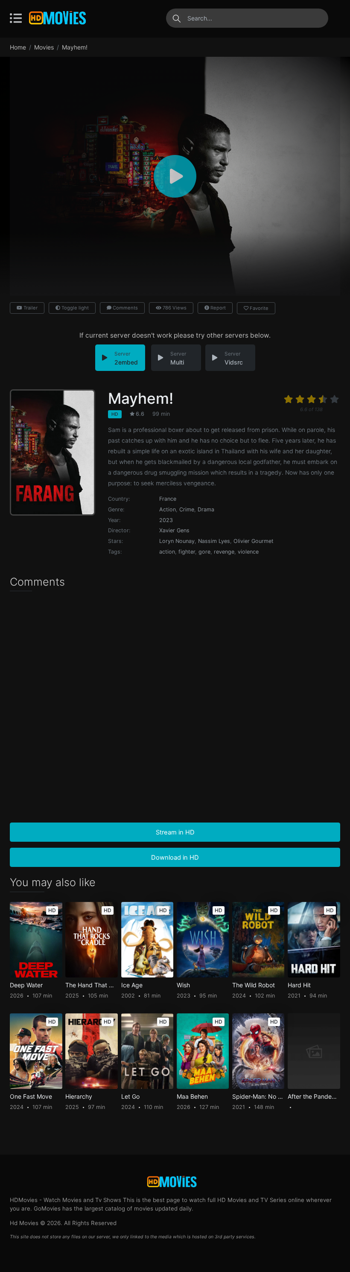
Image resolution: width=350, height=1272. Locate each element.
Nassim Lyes (214, 541)
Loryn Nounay (177, 541)
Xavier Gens (174, 530)
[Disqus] (175, 707)
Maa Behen (192, 1096)
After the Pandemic (314, 1096)
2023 (166, 520)
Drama (206, 509)
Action (167, 509)
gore (204, 551)
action (167, 551)
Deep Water (26, 985)
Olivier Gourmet (253, 541)
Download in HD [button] (175, 857)
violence (248, 551)
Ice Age (132, 985)
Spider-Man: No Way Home (258, 1096)
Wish (183, 985)
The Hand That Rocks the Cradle (91, 985)
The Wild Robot (253, 985)
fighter (186, 551)
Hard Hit (299, 985)
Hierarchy (78, 1096)
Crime (186, 509)
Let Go (130, 1096)
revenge (224, 551)
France (167, 499)
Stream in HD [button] (175, 832)
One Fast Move (31, 1096)
